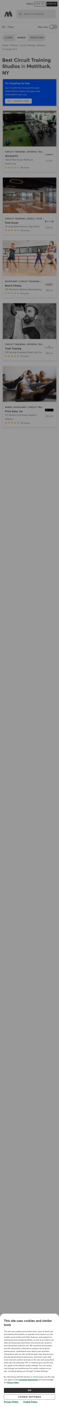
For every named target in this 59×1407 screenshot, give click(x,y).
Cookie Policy (30, 1402)
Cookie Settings (29, 1397)
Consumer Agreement (28, 1380)
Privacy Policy (13, 1383)
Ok (29, 1390)
